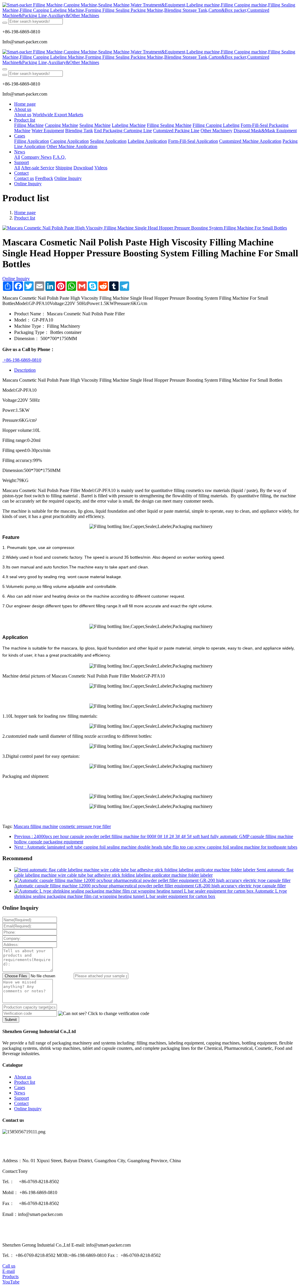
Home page (25, 103)
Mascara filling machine (36, 826)
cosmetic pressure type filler (85, 826)
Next (155, 847)
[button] (103, 1013)
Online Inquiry (16, 278)
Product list (24, 217)
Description (25, 370)
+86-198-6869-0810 (21, 360)
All (17, 157)
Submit (11, 1019)
